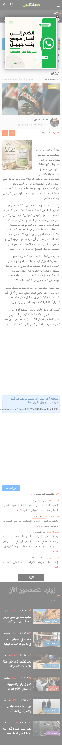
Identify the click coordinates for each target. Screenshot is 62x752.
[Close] (57, 16)
